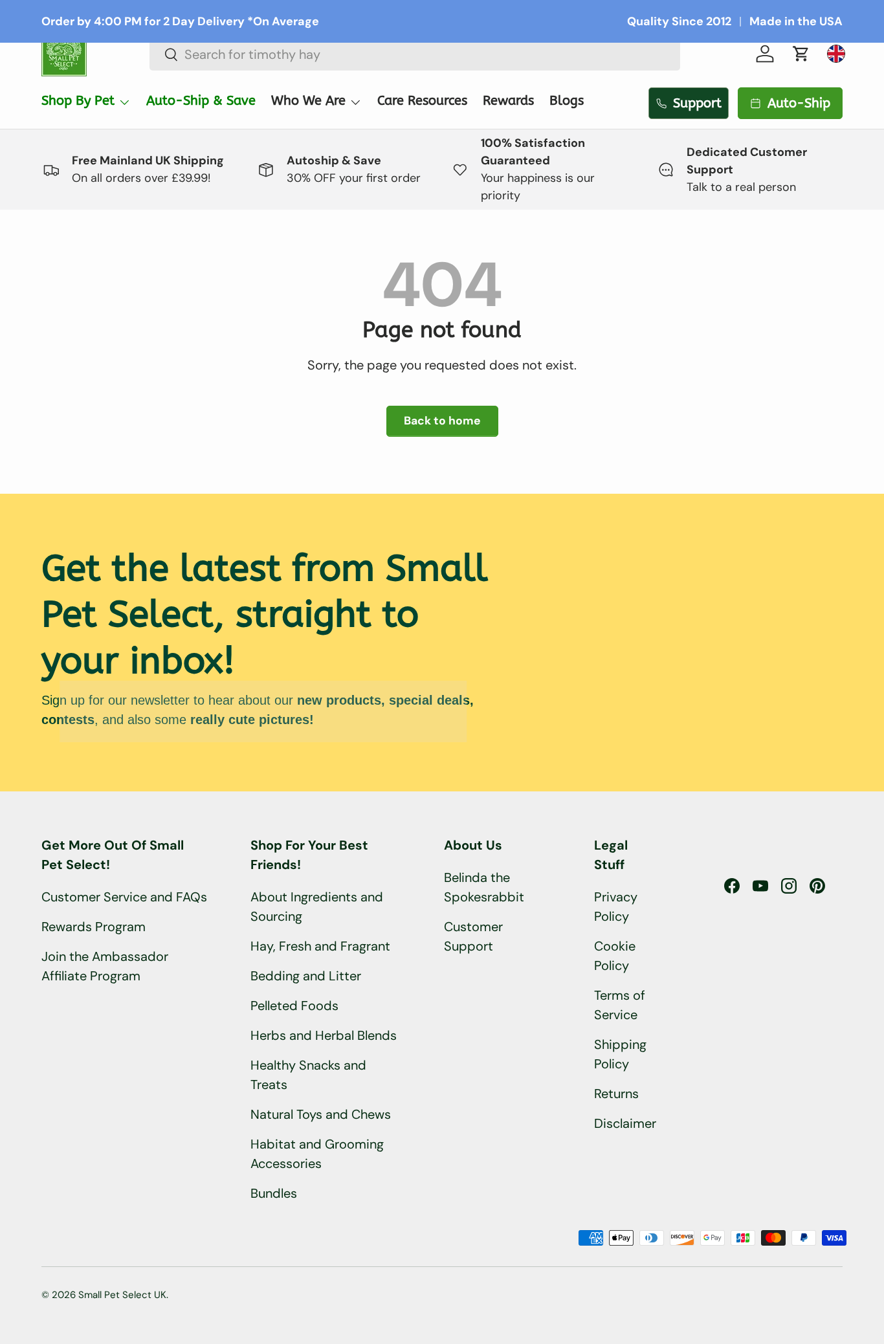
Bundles (273, 1193)
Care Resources (422, 100)
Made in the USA (796, 21)
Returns (616, 1093)
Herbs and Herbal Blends (323, 1035)
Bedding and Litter (305, 975)
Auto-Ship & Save (201, 100)
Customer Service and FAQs (124, 896)
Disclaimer (625, 1123)
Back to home (442, 420)
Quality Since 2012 (679, 21)
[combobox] (415, 54)
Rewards (508, 100)
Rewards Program (93, 926)
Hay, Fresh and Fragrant (320, 946)
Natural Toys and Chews (320, 1114)
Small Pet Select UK (122, 1294)
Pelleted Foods (294, 1005)
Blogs (566, 100)
